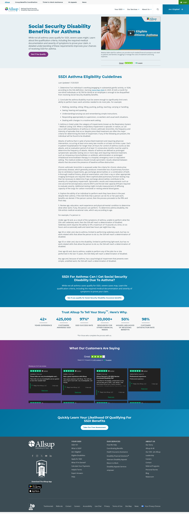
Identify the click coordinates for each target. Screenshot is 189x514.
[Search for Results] (158, 9)
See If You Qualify (38, 54)
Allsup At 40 (150, 448)
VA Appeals (72, 2)
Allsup (7, 2)
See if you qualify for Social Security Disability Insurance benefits (95, 298)
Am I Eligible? (174, 9)
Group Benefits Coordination (26, 2)
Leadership (150, 455)
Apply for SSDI (76, 459)
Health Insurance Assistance (117, 452)
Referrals (59, 506)
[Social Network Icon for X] (42, 456)
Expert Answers (77, 473)
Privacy (107, 506)
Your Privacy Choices (152, 506)
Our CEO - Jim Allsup (153, 452)
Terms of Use (117, 506)
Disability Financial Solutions (118, 456)
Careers (148, 459)
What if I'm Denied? (78, 462)
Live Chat (98, 506)
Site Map (128, 506)
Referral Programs (152, 466)
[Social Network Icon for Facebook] (33, 456)
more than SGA (98, 90)
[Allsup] (42, 445)
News (84, 2)
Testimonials (48, 506)
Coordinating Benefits (115, 448)
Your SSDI (118, 9)
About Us (146, 9)
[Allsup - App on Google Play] (35, 486)
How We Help (112, 445)
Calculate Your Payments (80, 466)
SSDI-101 (74, 445)
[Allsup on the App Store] (34, 491)
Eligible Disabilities (78, 455)
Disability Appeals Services (116, 467)
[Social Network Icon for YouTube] (46, 456)
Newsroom (150, 477)
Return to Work (112, 463)
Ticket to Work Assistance (53, 2)
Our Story (149, 445)
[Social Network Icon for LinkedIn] (51, 456)
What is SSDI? (76, 448)
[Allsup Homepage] (22, 9)
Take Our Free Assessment (94, 427)
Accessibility (87, 506)
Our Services (132, 9)
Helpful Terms (76, 470)
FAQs (73, 477)
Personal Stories (152, 470)
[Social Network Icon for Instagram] (37, 456)
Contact (148, 462)
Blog (147, 473)
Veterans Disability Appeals (117, 459)
